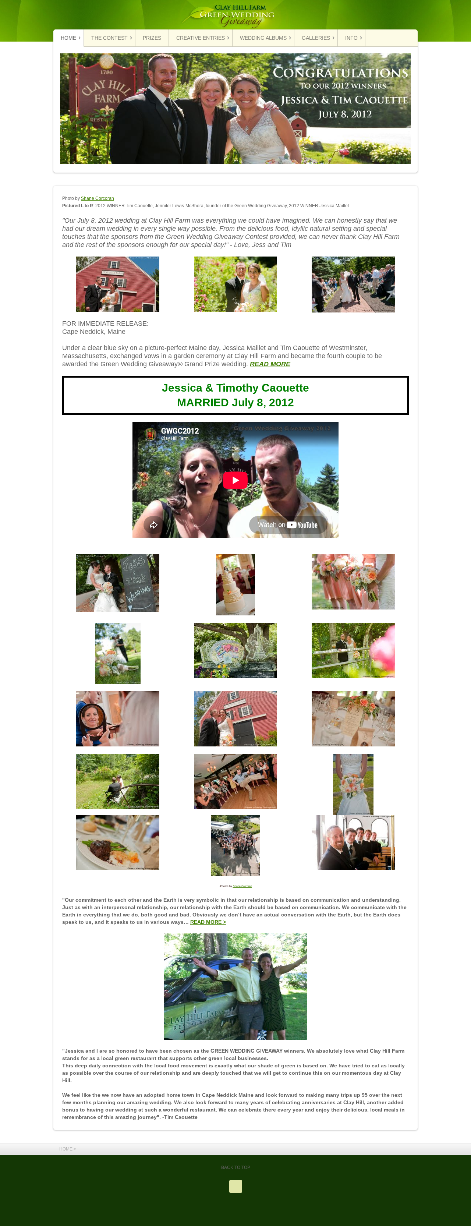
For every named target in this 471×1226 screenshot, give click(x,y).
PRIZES (152, 38)
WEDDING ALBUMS (263, 38)
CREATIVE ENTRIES (200, 38)
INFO (351, 38)
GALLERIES (316, 38)
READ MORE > (208, 922)
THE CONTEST (109, 38)
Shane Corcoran (97, 198)
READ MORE (270, 364)
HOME (68, 38)
